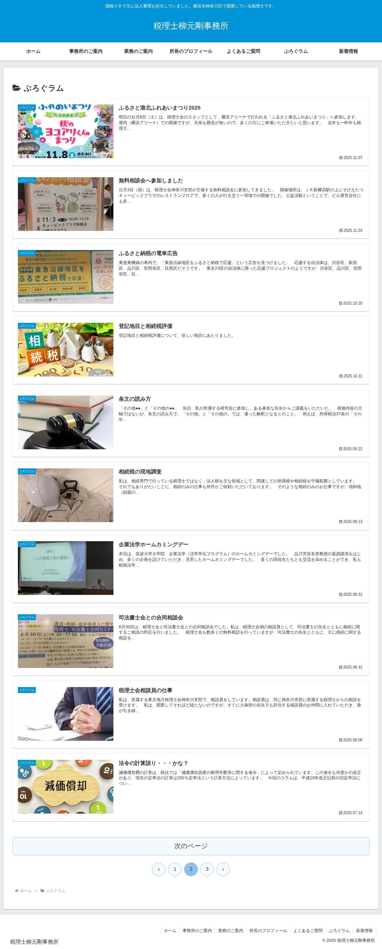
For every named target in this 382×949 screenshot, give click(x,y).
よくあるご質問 (308, 930)
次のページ (191, 846)
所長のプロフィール (268, 930)
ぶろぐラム (339, 930)
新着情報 (364, 930)
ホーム (170, 930)
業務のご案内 (230, 930)
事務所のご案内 (197, 930)
